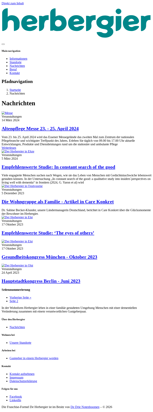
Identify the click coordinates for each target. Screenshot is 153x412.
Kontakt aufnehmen (22, 374)
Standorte (16, 62)
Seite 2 (14, 301)
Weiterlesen (9, 147)
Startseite (15, 90)
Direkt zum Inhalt (13, 3)
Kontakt (15, 73)
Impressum (16, 377)
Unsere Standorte (20, 342)
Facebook (16, 396)
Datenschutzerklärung (23, 381)
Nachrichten (17, 65)
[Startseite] (76, 39)
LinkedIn (15, 400)
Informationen (18, 58)
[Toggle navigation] (3, 44)
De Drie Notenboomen (85, 407)
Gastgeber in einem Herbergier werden (34, 358)
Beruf (13, 69)
